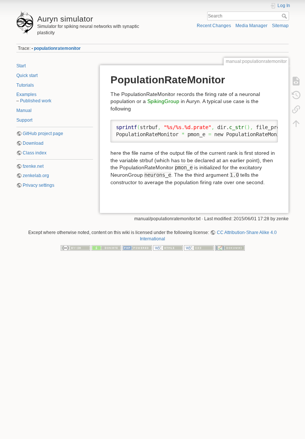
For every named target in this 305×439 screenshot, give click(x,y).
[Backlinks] (296, 109)
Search (285, 16)
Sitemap (280, 25)
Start (21, 65)
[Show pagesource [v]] (296, 81)
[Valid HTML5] (168, 247)
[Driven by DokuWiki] (230, 247)
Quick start (27, 75)
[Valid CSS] (199, 247)
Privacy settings (38, 185)
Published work (35, 100)
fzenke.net (33, 166)
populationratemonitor (57, 48)
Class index (34, 153)
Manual (24, 110)
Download (33, 143)
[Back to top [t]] (296, 123)
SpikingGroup (163, 101)
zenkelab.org (36, 175)
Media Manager (251, 25)
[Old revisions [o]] (296, 95)
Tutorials (25, 85)
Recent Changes (214, 25)
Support (24, 120)
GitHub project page (43, 133)
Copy (267, 125)
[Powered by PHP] (137, 247)
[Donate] (106, 247)
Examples (26, 94)
